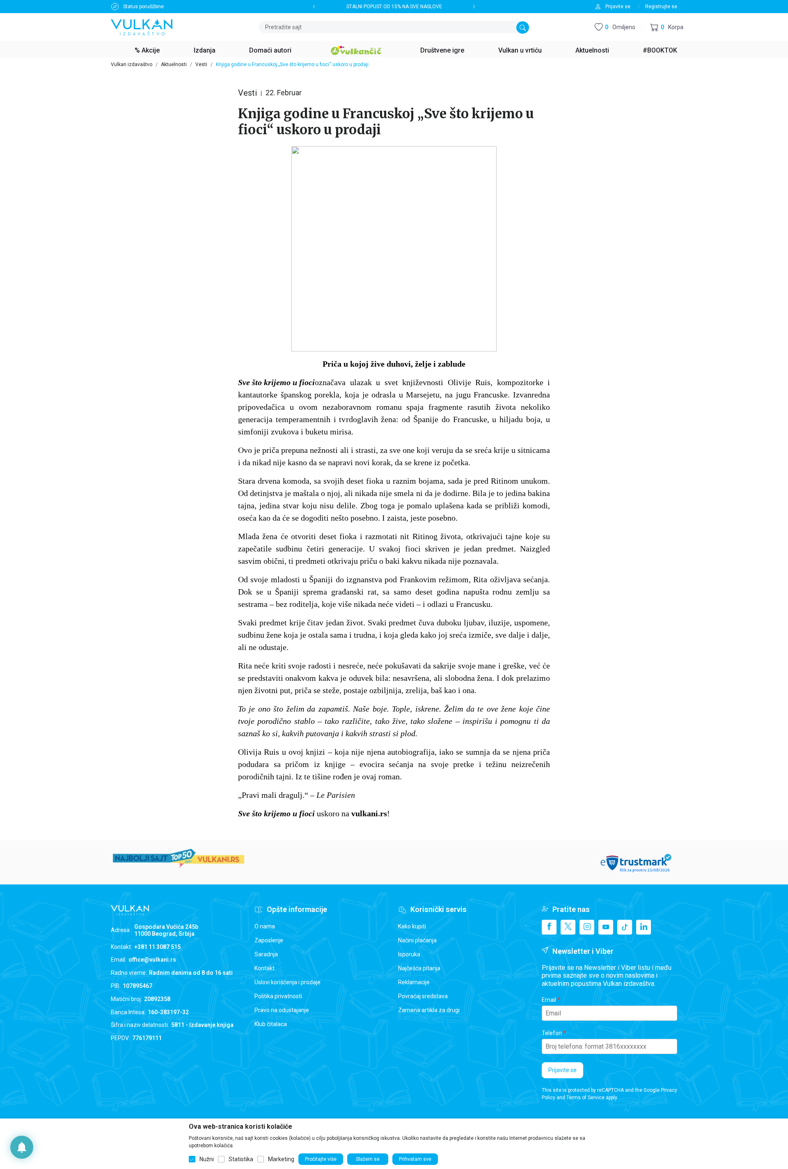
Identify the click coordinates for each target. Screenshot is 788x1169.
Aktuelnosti (174, 64)
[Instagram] (587, 927)
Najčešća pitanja (419, 968)
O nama (264, 926)
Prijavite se (562, 1070)
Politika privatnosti (278, 996)
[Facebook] (549, 927)
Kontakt (264, 968)
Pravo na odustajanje (281, 1010)
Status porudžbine (143, 6)
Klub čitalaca (270, 1024)
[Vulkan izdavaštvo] (141, 26)
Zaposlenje (268, 940)
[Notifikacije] (21, 1147)
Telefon (552, 1033)
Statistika (241, 1159)
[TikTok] (624, 927)
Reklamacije (414, 982)
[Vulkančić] (356, 49)
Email (549, 1000)
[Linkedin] (643, 927)
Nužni (206, 1159)
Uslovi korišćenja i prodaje (287, 982)
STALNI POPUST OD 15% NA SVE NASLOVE (394, 6)
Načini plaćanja (417, 940)
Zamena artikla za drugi (429, 1010)
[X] (568, 927)
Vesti (201, 64)
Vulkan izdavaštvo (131, 64)
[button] (666, 27)
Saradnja (266, 954)
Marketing (281, 1159)
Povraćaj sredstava (423, 996)
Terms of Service (585, 1097)
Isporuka (409, 954)
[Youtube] (605, 927)
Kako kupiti (412, 926)
